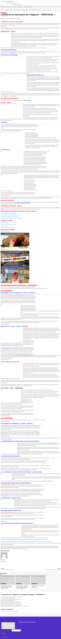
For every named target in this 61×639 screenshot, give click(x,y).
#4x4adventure (33, 543)
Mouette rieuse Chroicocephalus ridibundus (8, 224)
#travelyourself (37, 541)
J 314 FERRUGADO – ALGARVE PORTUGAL (8, 213)
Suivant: (52, 569)
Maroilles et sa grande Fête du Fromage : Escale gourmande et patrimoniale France (6, 586)
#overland (53, 543)
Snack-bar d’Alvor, (25, 530)
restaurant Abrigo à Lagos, (6, 484)
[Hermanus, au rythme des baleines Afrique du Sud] (38, 580)
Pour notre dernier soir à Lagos (6, 512)
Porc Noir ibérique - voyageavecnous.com (9, 598)
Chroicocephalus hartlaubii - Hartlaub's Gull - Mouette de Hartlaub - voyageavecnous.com (16, 606)
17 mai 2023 (6, 16)
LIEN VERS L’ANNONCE (5, 324)
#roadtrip (45, 543)
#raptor (22, 541)
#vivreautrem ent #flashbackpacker (46, 541)
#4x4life (29, 543)
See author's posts (4, 561)
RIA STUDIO (4, 388)
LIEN (46, 288)
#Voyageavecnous (31, 541)
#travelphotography (40, 543)
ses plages (12, 52)
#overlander (57, 543)
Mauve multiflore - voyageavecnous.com (9, 600)
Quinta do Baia (17, 501)
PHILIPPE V (2, 16)
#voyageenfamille (9, 541)
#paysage (24, 543)
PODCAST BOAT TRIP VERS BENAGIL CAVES (9, 249)
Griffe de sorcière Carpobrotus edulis (7, 227)
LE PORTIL (3, 361)
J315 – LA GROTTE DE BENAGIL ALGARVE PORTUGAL (10, 214)
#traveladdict (3, 543)
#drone (25, 541)
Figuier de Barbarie (4, 225)
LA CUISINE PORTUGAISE (5, 421)
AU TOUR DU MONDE (3, 12)
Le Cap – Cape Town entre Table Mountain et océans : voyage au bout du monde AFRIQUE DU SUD (22, 586)
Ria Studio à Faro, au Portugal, (33, 389)
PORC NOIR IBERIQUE (5, 222)
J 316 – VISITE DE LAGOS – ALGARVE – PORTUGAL (10, 216)
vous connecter (6, 611)
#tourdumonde (3, 541)
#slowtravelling (19, 543)
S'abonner (3, 633)
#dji (27, 541)
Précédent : (7, 569)
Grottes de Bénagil (27, 100)
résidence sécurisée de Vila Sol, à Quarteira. (16, 295)
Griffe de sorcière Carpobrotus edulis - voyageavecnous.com (12, 601)
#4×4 (27, 543)
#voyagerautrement (9, 543)
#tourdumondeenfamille (16, 541)
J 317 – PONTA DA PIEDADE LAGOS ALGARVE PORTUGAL (11, 218)
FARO (12, 388)
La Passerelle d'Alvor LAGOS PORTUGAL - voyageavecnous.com (12, 603)
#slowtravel (15, 543)
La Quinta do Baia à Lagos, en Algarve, (29, 327)
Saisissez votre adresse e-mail (6, 630)
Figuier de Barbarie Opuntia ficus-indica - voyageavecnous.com (12, 599)
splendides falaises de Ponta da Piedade (23, 202)
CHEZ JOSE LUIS (14, 361)
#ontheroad (49, 543)
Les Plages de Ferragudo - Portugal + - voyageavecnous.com (12, 602)
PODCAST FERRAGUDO (5, 231)
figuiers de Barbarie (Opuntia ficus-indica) (24, 355)
